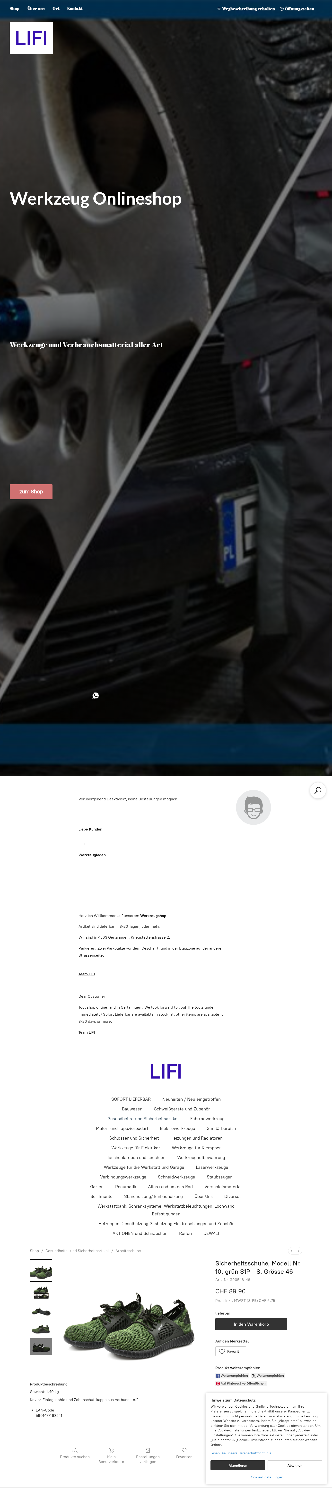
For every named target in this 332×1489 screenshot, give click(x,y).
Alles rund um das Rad (170, 1186)
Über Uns (203, 1196)
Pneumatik (125, 1186)
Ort (55, 8)
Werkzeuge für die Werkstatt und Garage (144, 1167)
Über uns (35, 8)
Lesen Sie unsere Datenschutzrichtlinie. (241, 1453)
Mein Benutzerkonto (111, 1459)
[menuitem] (291, 1250)
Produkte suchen (75, 1456)
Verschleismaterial (223, 1186)
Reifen (185, 1233)
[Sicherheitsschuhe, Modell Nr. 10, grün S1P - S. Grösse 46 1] (41, 1292)
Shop (14, 8)
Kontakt (75, 8)
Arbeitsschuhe (128, 1250)
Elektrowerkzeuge (177, 1128)
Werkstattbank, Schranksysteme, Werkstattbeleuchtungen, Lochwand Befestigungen (166, 1210)
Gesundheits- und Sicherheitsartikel (143, 1118)
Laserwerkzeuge (212, 1167)
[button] (230, 1351)
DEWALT (211, 1233)
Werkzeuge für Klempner (196, 1148)
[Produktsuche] (318, 790)
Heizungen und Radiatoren (196, 1138)
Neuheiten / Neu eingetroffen (191, 1099)
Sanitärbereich (221, 1128)
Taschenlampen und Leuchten (136, 1157)
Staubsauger (219, 1177)
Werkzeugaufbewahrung (201, 1157)
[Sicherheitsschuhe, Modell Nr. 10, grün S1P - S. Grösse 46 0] (41, 1270)
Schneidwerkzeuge (176, 1177)
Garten (97, 1186)
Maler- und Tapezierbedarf (122, 1128)
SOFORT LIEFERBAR (131, 1099)
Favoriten (184, 1456)
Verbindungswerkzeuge (123, 1177)
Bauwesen (132, 1109)
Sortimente (101, 1196)
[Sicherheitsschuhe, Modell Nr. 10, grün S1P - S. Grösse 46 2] (41, 1310)
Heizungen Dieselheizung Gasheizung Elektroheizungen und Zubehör (166, 1223)
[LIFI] (166, 1072)
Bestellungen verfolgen (148, 1459)
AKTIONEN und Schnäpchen (140, 1233)
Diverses (233, 1196)
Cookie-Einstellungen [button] (266, 1477)
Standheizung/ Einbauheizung (153, 1196)
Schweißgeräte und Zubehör (182, 1109)
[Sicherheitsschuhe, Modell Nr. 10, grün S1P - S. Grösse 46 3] (41, 1328)
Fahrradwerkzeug (207, 1118)
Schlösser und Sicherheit (134, 1138)
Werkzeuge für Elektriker (135, 1148)
